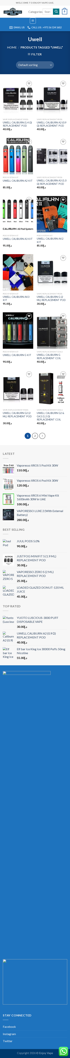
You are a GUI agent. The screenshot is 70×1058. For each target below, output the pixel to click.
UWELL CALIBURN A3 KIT (18, 238)
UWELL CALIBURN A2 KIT (18, 180)
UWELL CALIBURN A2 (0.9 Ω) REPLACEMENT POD (51, 124)
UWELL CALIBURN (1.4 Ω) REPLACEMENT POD (17, 124)
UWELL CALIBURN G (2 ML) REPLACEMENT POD (51, 298)
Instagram (9, 1034)
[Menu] (33, 21)
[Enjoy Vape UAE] (13, 11)
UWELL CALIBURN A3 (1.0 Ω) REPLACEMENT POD (51, 182)
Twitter (8, 1041)
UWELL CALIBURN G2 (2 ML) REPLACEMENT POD (17, 415)
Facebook (9, 1026)
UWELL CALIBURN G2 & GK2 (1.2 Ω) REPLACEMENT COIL (50, 416)
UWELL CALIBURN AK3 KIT (16, 298)
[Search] (56, 12)
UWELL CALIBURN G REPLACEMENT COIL (49, 356)
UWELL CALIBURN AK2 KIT (50, 240)
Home (12, 47)
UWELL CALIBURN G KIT (17, 355)
